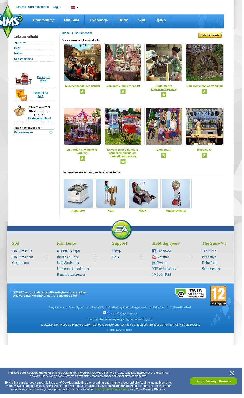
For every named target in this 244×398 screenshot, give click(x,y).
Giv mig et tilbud (43, 79)
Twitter (162, 263)
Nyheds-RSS (161, 274)
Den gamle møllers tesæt (123, 86)
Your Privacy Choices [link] (124, 313)
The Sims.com (22, 257)
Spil (141, 20)
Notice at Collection (119, 329)
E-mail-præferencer (71, 274)
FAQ (115, 257)
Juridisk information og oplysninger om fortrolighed (119, 319)
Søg (55, 7)
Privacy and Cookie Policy (112, 389)
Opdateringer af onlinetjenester (128, 307)
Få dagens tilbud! (39, 118)
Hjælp (160, 20)
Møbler (18, 53)
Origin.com (20, 263)
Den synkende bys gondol (82, 86)
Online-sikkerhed (180, 307)
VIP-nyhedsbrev (164, 268)
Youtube (163, 257)
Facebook (164, 251)
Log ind (21, 7)
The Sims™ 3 (22, 251)
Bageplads (204, 149)
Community (43, 20)
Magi (17, 48)
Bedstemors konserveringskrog (164, 87)
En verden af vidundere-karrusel (82, 151)
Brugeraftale (56, 307)
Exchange (99, 20)
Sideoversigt (211, 268)
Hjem (65, 33)
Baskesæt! (163, 149)
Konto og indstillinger (73, 268)
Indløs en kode (68, 257)
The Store (209, 251)
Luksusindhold (82, 33)
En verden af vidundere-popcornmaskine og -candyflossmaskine (123, 153)
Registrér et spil (68, 251)
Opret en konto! (38, 7)
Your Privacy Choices (214, 381)
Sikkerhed (158, 307)
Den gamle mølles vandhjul (204, 86)
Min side (71, 20)
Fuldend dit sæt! (40, 94)
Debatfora (209, 263)
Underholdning (23, 58)
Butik (123, 20)
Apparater (20, 42)
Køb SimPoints (68, 263)
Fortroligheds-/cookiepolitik (86, 307)
